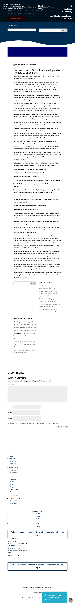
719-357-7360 (67, 19)
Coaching (13, 463)
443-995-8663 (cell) (14, 548)
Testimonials (14, 489)
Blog (11, 487)
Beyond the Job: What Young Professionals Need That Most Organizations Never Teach (48, 293)
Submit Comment (62, 427)
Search (64, 30)
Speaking (13, 461)
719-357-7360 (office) (14, 546)
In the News (14, 472)
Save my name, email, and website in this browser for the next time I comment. (34, 423)
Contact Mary (14, 501)
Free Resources (15, 492)
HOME (11, 456)
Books (12, 484)
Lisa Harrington (18, 341)
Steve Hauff (17, 327)
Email (10, 412)
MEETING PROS (14, 496)
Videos (12, 481)
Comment (11, 384)
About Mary (13, 470)
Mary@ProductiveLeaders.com (61, 16)
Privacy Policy (37, 592)
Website (10, 418)
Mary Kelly (16, 350)
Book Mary (13, 503)
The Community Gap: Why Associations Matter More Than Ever (24, 336)
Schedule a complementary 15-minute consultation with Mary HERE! (37, 533)
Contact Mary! (67, 12)
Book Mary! (41, 7)
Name (10, 407)
